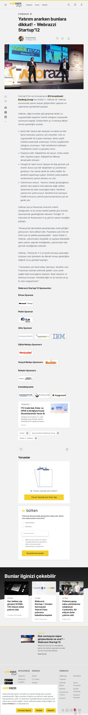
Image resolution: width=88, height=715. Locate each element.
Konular (37, 5)
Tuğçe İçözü (66, 619)
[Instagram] (75, 710)
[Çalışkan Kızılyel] (26, 336)
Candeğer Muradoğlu (14, 615)
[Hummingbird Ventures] (43, 336)
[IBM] (59, 336)
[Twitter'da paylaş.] (5, 112)
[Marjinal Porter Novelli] (26, 378)
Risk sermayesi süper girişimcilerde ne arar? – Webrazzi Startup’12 (51, 639)
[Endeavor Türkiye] (26, 395)
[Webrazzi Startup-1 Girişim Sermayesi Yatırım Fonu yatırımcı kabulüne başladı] (44, 588)
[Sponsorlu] (59, 409)
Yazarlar (62, 679)
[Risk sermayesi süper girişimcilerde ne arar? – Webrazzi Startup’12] (27, 639)
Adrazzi (23, 425)
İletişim (62, 698)
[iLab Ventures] (26, 319)
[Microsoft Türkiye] (26, 303)
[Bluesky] (79, 710)
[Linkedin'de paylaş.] (5, 117)
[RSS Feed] (79, 713)
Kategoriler (29, 5)
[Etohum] (43, 395)
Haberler (21, 676)
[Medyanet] (26, 352)
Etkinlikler (45, 5)
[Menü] (5, 5)
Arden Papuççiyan (41, 619)
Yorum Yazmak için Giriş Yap (44, 497)
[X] (62, 710)
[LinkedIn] (67, 710)
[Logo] (16, 4)
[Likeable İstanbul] (51, 362)
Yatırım (10, 598)
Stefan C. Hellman (26, 438)
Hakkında (63, 676)
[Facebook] (75, 713)
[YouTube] (71, 710)
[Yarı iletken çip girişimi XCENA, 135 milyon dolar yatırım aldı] (16, 588)
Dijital (34, 676)
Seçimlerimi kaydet (35, 553)
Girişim (22, 433)
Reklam (62, 689)
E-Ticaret (35, 679)
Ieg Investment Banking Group (43, 433)
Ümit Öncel (42, 654)
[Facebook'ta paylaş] (5, 108)
